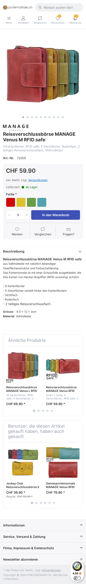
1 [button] (23, 117)
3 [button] (32, 117)
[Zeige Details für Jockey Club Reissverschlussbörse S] (23, 462)
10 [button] (63, 117)
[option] (43, 74)
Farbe (10, 194)
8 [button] (54, 117)
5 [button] (41, 117)
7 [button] (50, 117)
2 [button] (28, 117)
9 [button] (58, 117)
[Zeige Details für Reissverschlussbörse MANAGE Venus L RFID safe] (23, 366)
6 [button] (45, 117)
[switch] (77, 578)
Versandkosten (38, 180)
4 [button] (36, 117)
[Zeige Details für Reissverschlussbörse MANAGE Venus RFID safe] (63, 366)
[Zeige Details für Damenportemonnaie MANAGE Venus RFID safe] (63, 462)
